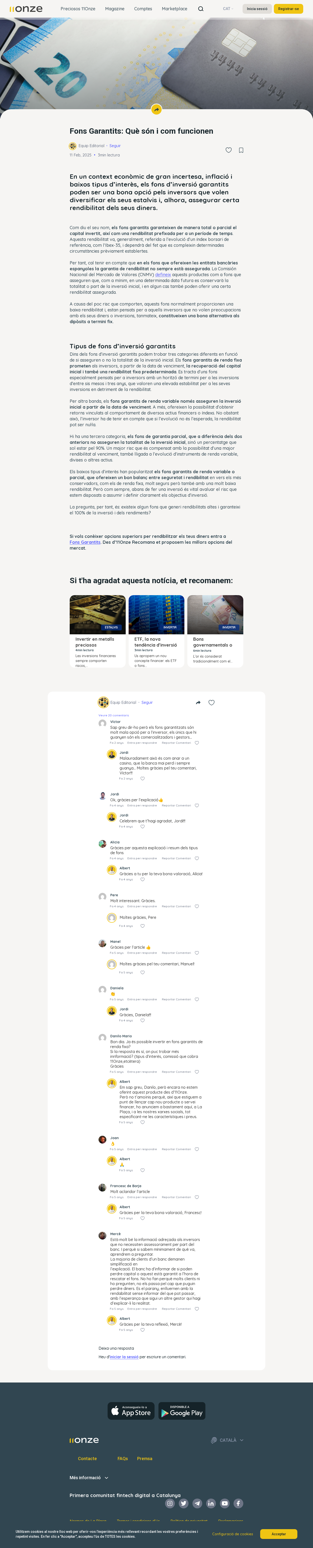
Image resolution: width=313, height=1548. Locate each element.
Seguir (115, 145)
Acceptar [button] (279, 1534)
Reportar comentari (176, 742)
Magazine (114, 9)
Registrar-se (288, 9)
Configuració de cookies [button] (232, 1534)
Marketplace (174, 9)
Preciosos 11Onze (78, 9)
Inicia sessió (257, 9)
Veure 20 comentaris (114, 715)
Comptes (143, 9)
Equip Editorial (91, 145)
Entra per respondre (142, 742)
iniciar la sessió (124, 1356)
